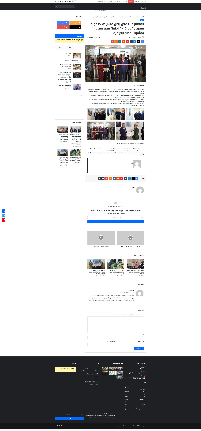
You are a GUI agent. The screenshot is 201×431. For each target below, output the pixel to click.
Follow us (73, 363)
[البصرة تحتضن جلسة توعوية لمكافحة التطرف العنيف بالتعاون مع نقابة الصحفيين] (135, 264)
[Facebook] (3, 211)
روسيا (87, 378)
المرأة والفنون (142, 389)
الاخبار (137, 16)
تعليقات (59, 47)
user (140, 37)
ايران (92, 373)
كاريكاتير (143, 404)
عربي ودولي (142, 399)
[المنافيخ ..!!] (77, 55)
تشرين (88, 373)
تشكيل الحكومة (95, 376)
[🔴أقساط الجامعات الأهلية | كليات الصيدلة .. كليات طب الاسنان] (77, 67)
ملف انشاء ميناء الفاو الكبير (139, 409)
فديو (144, 401)
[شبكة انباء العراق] (134, 7)
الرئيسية (141, 16)
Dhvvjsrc (131, 290)
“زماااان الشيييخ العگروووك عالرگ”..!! (65, 86)
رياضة (144, 396)
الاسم (143, 334)
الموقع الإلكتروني (111, 341)
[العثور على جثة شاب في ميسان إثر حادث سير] (112, 373)
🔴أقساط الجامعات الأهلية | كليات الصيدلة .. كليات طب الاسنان (64, 66)
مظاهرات (96, 384)
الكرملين (84, 370)
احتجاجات (96, 368)
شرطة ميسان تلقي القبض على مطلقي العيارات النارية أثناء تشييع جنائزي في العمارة (97, 272)
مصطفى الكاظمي (87, 381)
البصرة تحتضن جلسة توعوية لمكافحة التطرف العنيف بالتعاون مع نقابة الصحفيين (135, 272)
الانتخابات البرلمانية (88, 368)
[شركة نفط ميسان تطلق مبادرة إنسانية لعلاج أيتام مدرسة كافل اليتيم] (115, 264)
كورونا (144, 406)
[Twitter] (3, 215)
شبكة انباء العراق (121, 425)
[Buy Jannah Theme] (100, 10)
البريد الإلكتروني (140, 341)
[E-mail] (141, 172)
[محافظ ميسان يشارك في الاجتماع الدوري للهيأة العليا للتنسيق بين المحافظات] (105, 373)
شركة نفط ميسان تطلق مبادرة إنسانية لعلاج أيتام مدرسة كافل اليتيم (117, 272)
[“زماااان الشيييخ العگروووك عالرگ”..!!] (77, 87)
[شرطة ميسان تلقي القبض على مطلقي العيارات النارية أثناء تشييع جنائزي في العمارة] (96, 264)
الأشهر (78, 47)
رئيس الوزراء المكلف (94, 378)
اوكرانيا (97, 373)
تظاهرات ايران (87, 376)
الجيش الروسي (95, 370)
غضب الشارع (95, 381)
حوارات (143, 394)
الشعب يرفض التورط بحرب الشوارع (73, 60)
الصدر (89, 370)
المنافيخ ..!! (68, 53)
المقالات (143, 392)
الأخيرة (69, 47)
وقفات (91, 384)
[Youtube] (3, 220)
